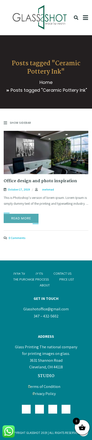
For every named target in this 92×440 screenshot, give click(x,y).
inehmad (48, 189)
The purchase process (31, 279)
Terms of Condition (44, 386)
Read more (21, 218)
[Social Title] (66, 409)
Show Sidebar (20, 122)
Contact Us (62, 273)
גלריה (39, 273)
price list (66, 279)
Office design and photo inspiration (40, 181)
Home (46, 82)
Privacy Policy (44, 393)
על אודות (19, 273)
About (45, 285)
